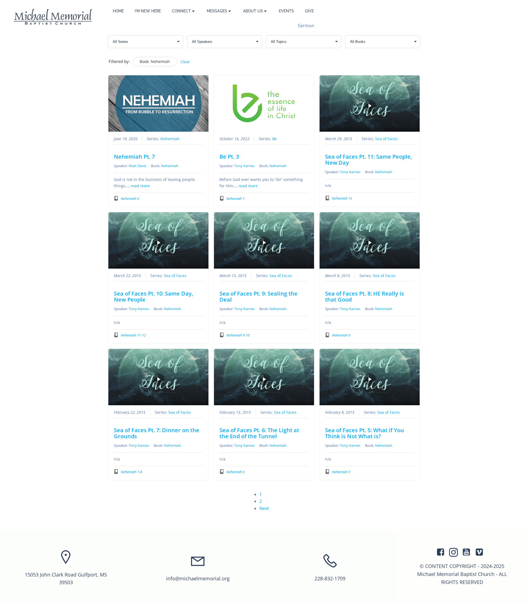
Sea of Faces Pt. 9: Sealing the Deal (258, 296)
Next (264, 508)
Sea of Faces (386, 138)
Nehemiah (170, 138)
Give (309, 11)
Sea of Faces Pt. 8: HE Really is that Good (364, 296)
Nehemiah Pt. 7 (134, 156)
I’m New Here (148, 11)
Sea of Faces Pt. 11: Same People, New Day (368, 159)
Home (118, 11)
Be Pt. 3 (229, 156)
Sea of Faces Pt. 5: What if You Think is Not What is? (364, 433)
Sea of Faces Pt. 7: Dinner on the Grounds (156, 433)
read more (140, 185)
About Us (253, 11)
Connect (181, 11)
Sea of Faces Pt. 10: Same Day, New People (153, 296)
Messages (217, 11)
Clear (185, 61)
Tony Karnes (244, 165)
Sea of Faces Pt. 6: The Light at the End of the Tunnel (259, 433)
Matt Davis (137, 165)
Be (274, 138)
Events (286, 11)
